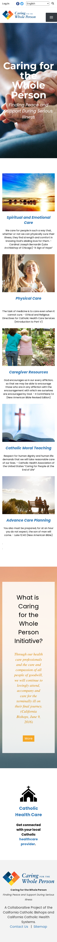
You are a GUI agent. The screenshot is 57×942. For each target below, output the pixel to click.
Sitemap (40, 926)
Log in (5, 3)
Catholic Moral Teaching (28, 448)
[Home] (19, 15)
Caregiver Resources (28, 372)
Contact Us (19, 926)
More (29, 738)
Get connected (28, 825)
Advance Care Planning (28, 520)
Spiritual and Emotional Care (28, 220)
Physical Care (28, 298)
